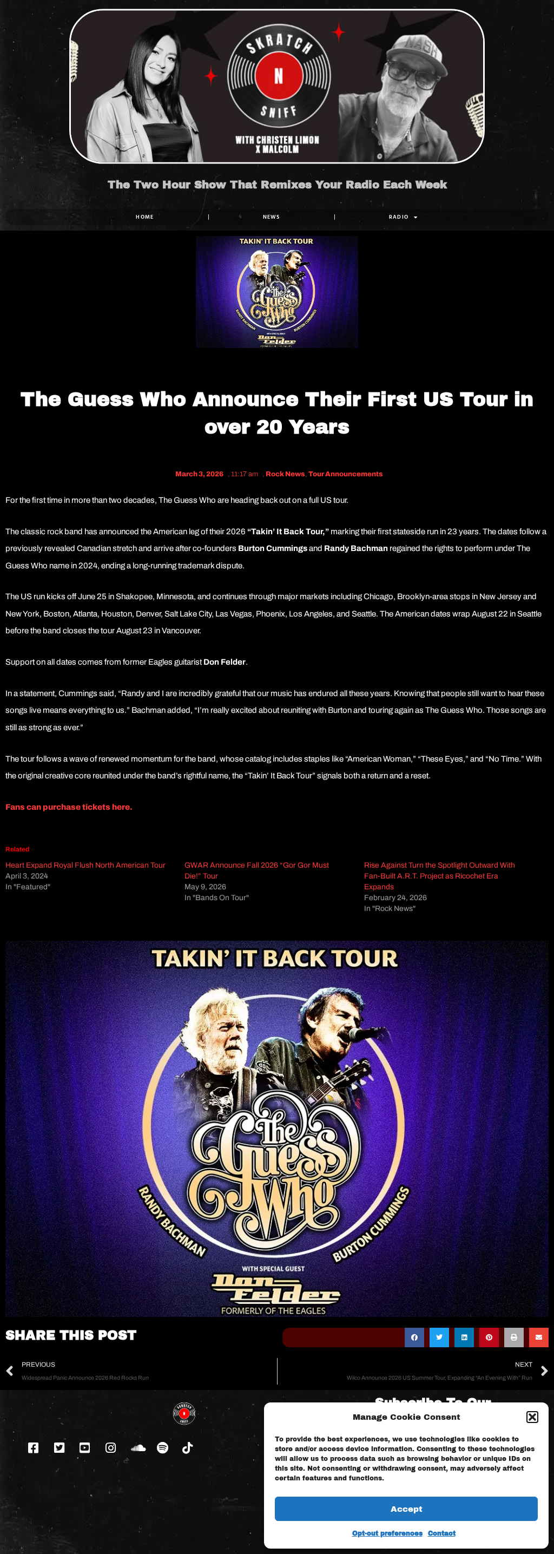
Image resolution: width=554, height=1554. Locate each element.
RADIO (399, 217)
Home (145, 217)
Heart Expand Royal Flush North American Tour (85, 865)
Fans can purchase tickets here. (69, 807)
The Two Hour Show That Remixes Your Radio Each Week (277, 185)
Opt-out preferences (387, 1533)
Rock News (285, 474)
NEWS (271, 217)
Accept (407, 1509)
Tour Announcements (345, 474)
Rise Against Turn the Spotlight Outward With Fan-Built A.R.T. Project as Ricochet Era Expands (439, 876)
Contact (442, 1533)
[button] (532, 1417)
